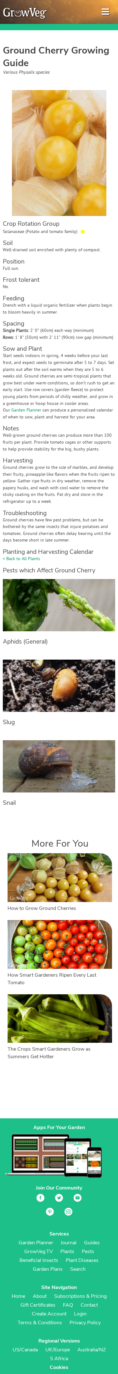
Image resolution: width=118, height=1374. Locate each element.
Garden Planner (26, 410)
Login (80, 1313)
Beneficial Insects (39, 1260)
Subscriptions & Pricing (80, 1296)
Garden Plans (48, 1269)
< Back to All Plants (21, 559)
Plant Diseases (82, 1260)
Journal (68, 1242)
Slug (9, 722)
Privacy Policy (85, 1322)
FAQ (68, 1305)
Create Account (49, 1313)
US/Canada (25, 1349)
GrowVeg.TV (38, 1251)
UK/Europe (57, 1349)
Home (18, 1296)
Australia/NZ (91, 1349)
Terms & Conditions (40, 1322)
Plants (67, 1251)
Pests (88, 1251)
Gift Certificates (37, 1305)
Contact (89, 1305)
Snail (9, 803)
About (40, 1296)
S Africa (59, 1358)
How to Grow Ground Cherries (42, 908)
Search (78, 1269)
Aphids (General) (25, 642)
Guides (92, 1242)
